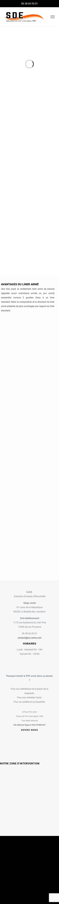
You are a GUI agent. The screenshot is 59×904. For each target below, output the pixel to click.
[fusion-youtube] (33, 735)
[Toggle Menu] (53, 17)
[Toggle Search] (45, 16)
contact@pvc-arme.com (30, 637)
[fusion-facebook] (22, 735)
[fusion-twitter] (26, 735)
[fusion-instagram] (29, 735)
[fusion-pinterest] (37, 735)
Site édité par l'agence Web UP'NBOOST (29, 725)
